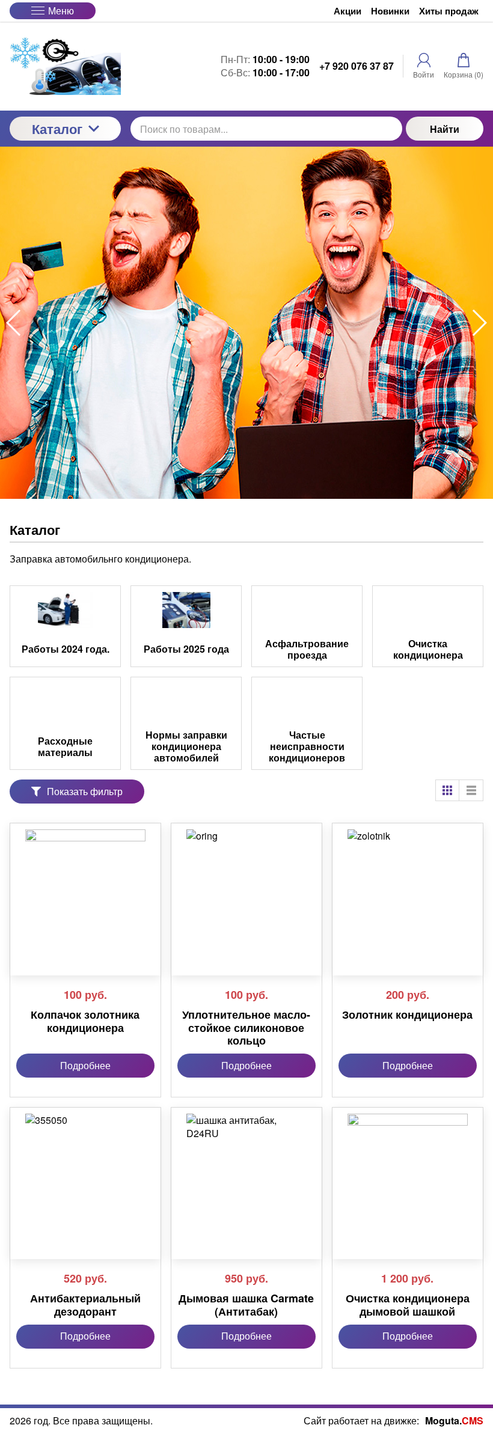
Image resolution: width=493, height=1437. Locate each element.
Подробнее (85, 1065)
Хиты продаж (449, 11)
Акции (347, 11)
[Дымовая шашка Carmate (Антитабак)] (246, 1174)
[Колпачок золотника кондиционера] (85, 889)
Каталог (57, 128)
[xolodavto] (65, 66)
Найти (444, 129)
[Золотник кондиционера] (407, 889)
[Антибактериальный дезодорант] (85, 1174)
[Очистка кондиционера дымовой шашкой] (407, 1174)
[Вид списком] (471, 790)
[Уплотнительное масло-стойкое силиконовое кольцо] (246, 889)
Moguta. (454, 1420)
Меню (61, 10)
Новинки (390, 11)
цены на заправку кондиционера (150, 366)
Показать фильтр (85, 791)
